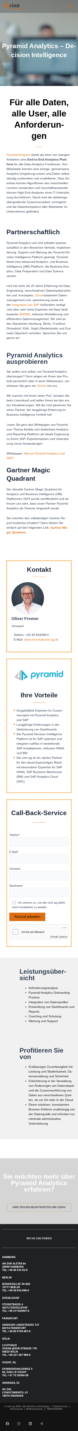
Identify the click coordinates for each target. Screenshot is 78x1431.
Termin (41, 385)
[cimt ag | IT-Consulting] (15, 6)
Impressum (17, 1409)
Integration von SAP (25, 304)
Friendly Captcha (58, 936)
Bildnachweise (35, 1409)
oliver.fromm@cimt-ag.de (41, 639)
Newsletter (55, 1408)
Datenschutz (60, 1406)
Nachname (16, 885)
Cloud (39, 295)
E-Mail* (13, 852)
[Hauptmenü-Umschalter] (69, 6)
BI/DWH (25, 314)
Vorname (14, 868)
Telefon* (14, 835)
